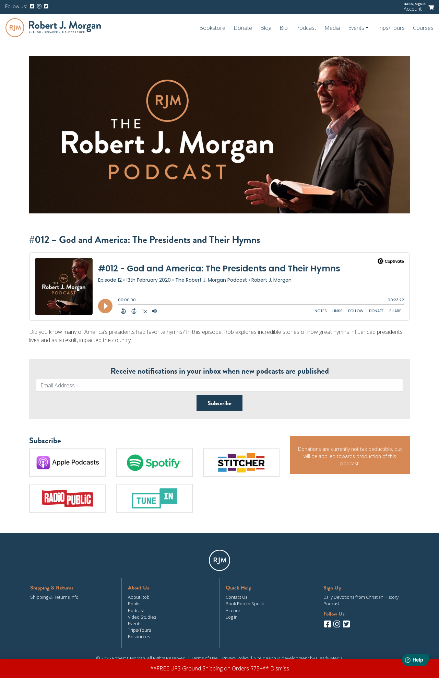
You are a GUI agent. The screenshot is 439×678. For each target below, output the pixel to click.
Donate (243, 28)
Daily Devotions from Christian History (361, 597)
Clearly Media (329, 658)
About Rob (139, 597)
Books (134, 603)
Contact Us (236, 597)
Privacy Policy (235, 658)
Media (332, 28)
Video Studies (142, 617)
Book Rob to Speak (245, 603)
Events (134, 623)
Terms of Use (204, 658)
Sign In (420, 4)
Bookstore (212, 28)
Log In (232, 617)
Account (413, 8)
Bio (284, 28)
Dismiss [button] (279, 668)
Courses (423, 28)
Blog (265, 28)
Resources (139, 636)
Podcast (306, 28)
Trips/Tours (391, 28)
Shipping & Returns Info (54, 597)
